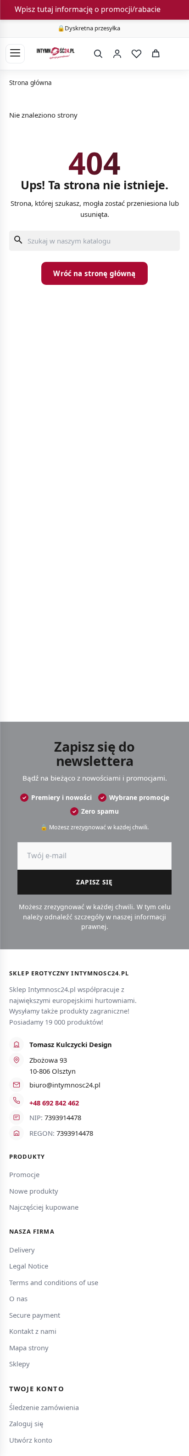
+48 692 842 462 (54, 1102)
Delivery (22, 1249)
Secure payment (34, 1315)
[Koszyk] (155, 54)
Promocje (24, 1174)
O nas (18, 1298)
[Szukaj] (97, 54)
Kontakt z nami (32, 1331)
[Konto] (117, 54)
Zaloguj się (26, 1423)
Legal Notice (28, 1265)
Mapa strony (29, 1347)
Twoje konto (36, 1389)
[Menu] (15, 53)
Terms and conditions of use (53, 1282)
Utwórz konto (30, 1440)
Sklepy (19, 1363)
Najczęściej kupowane (43, 1207)
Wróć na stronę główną (94, 273)
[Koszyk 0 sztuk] (174, 54)
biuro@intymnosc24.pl (64, 1084)
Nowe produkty (33, 1190)
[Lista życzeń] (136, 54)
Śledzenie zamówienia (44, 1407)
